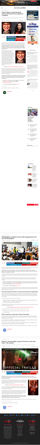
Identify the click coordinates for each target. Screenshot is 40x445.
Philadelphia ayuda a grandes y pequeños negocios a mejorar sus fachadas (22, 307)
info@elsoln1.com (32, 432)
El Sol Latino (15, 325)
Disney (9, 402)
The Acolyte (16, 402)
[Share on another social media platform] (25, 40)
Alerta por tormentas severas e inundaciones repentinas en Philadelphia (35, 175)
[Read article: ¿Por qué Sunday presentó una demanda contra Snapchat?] (30, 180)
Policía (33, 325)
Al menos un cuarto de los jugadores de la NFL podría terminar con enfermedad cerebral (34, 168)
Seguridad (35, 325)
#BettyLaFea (7, 81)
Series (8, 10)
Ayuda (4, 325)
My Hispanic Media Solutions (32, 430)
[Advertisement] (33, 99)
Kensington (26, 325)
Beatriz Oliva (3, 240)
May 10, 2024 (7, 20)
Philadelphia (3, 267)
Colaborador (3, 20)
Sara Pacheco (4, 346)
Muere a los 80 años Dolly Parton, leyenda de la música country (33, 125)
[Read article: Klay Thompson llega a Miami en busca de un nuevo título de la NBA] (30, 185)
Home (2, 10)
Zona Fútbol (32, 429)
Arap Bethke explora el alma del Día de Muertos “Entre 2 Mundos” (33, 135)
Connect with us (29, 145)
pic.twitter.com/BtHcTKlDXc (16, 283)
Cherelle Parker (12, 325)
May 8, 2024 (18, 84)
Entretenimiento (5, 10)
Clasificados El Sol (32, 427)
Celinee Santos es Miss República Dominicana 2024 (15, 66)
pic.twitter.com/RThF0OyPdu (6, 82)
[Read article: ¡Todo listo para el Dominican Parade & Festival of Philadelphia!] (33, 112)
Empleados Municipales (21, 325)
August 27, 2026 (35, 171)
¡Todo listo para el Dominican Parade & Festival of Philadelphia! (31, 119)
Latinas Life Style (32, 426)
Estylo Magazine (32, 425)
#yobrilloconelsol (5, 402)
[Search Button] (37, 47)
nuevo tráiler (14, 376)
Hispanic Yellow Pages (32, 428)
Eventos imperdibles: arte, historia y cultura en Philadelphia (33, 139)
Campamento (7, 325)
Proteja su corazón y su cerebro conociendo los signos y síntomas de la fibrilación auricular (32, 80)
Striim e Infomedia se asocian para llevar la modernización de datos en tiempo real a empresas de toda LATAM (32, 53)
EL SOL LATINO (20, 8)
